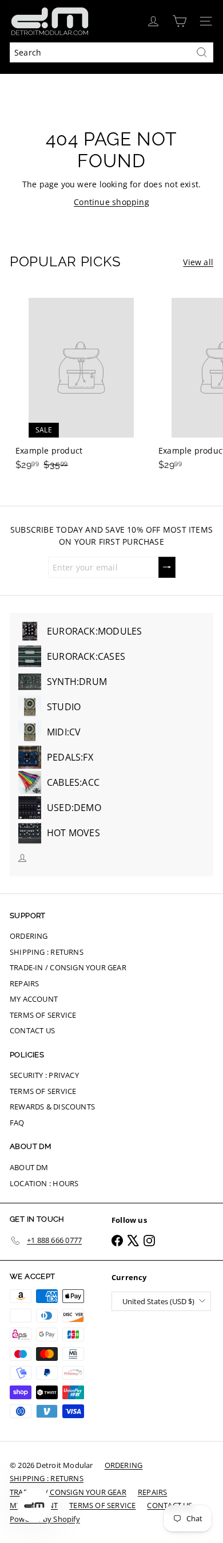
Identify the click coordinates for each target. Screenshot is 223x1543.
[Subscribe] (167, 567)
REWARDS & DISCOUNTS (52, 1106)
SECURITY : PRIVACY (44, 1075)
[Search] (201, 52)
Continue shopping (111, 201)
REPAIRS (24, 983)
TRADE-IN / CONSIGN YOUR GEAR (68, 967)
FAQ (17, 1122)
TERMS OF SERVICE (43, 1015)
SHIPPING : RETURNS (46, 952)
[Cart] (179, 21)
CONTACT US (32, 1030)
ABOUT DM (29, 1167)
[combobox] (111, 52)
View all (198, 262)
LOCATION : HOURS (44, 1183)
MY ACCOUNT (34, 999)
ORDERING (29, 936)
